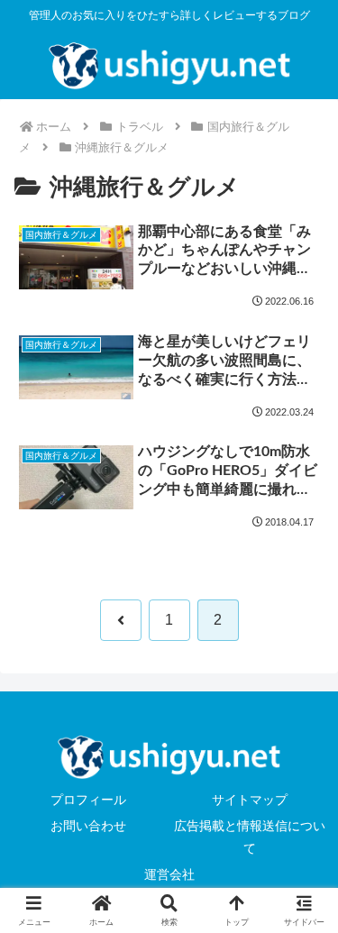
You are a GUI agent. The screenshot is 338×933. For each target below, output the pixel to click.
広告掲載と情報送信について (249, 837)
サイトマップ (250, 799)
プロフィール (88, 799)
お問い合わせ (88, 826)
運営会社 (169, 874)
